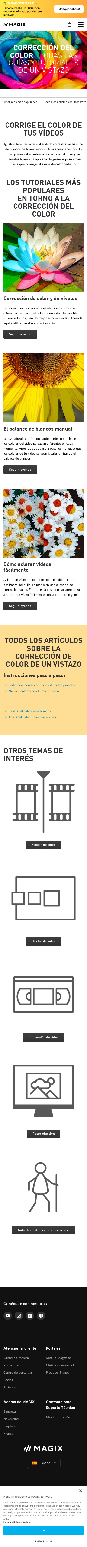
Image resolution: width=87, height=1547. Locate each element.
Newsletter (11, 1419)
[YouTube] (7, 1316)
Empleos (9, 1426)
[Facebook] (41, 1316)
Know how (11, 1365)
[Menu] (80, 24)
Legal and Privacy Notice (16, 1522)
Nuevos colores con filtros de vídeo (34, 691)
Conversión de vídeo (44, 1037)
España (44, 1463)
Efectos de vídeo (43, 941)
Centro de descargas (17, 1372)
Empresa (9, 1411)
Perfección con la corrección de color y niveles (42, 685)
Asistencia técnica (16, 1358)
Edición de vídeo (44, 845)
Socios (8, 1380)
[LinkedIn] (30, 1316)
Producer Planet (57, 1372)
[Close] (81, 1491)
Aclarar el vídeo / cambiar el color (32, 717)
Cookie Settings (43, 1541)
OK (43, 1530)
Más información (58, 1417)
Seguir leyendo (20, 334)
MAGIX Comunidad (60, 1365)
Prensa (8, 1433)
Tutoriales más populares (20, 102)
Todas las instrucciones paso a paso (44, 1230)
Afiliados (9, 1387)
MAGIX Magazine (58, 1358)
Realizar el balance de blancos (30, 711)
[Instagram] (19, 1316)
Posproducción (43, 1133)
